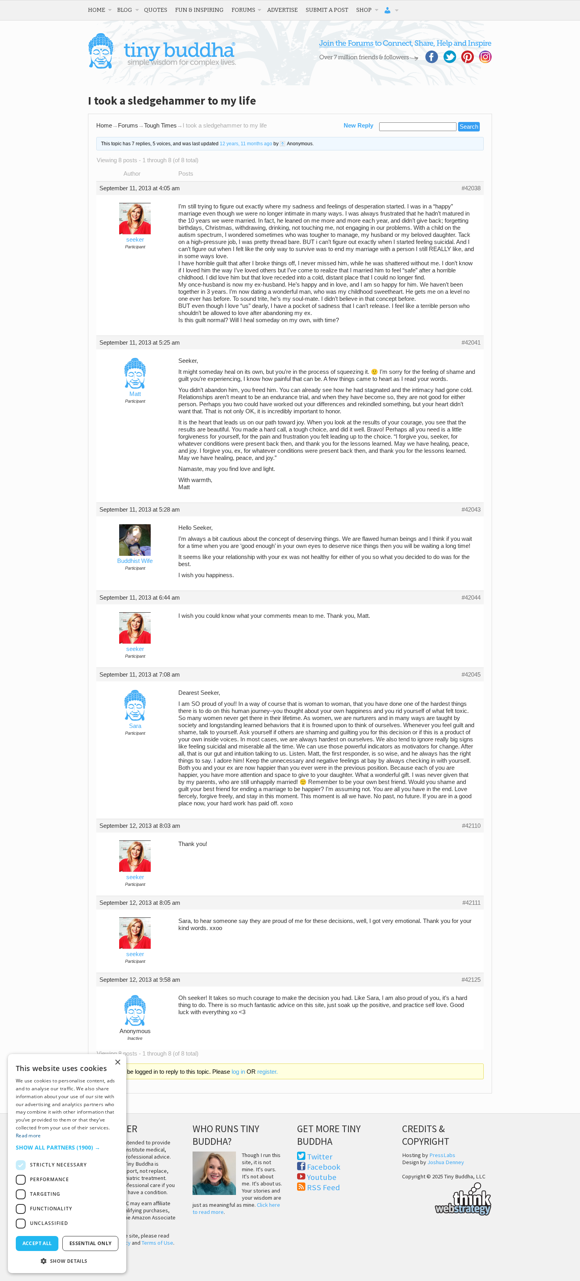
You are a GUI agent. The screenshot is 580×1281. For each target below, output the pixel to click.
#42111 (471, 903)
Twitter (320, 1157)
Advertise (282, 9)
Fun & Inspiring (199, 9)
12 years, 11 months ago (246, 143)
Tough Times (160, 125)
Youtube (322, 1177)
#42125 (471, 980)
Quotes (155, 9)
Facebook (324, 1167)
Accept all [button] (37, 1243)
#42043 (471, 509)
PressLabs (442, 1155)
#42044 (471, 598)
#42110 (471, 826)
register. (267, 1072)
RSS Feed (323, 1187)
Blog (124, 9)
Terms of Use (157, 1242)
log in (238, 1072)
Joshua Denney (445, 1162)
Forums (243, 9)
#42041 (471, 342)
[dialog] (67, 1163)
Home (96, 9)
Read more (28, 1135)
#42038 (471, 188)
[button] (67, 1147)
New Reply (358, 125)
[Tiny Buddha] (162, 67)
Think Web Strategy (447, 1197)
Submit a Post (327, 9)
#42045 (471, 674)
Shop (364, 9)
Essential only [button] (90, 1243)
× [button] (117, 1062)
